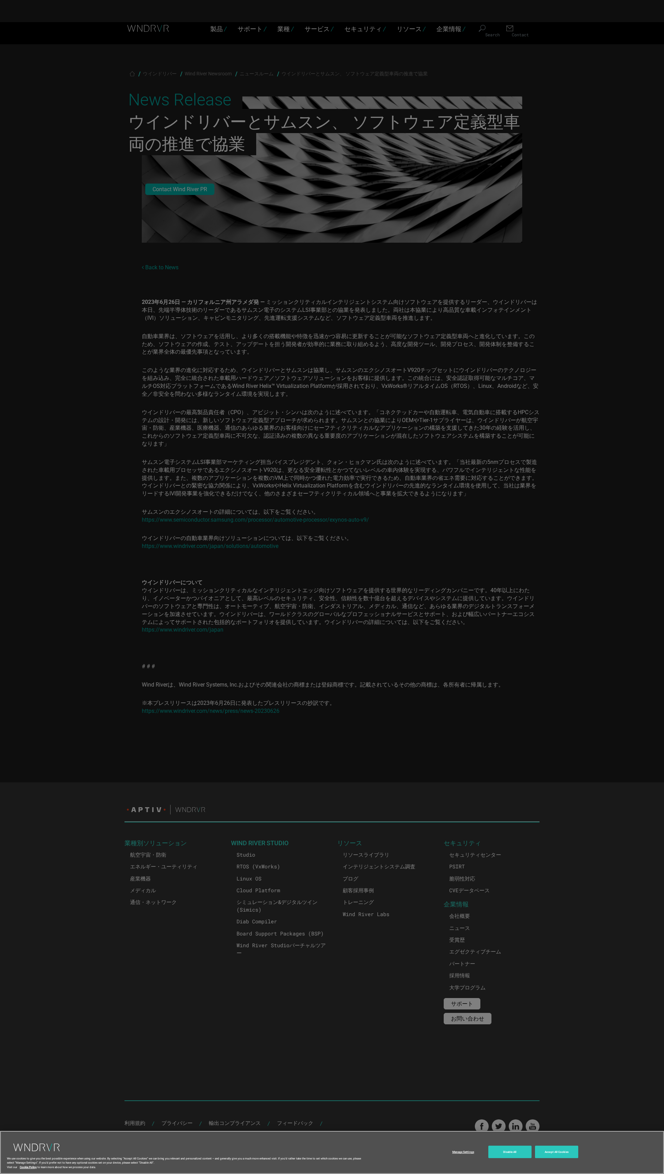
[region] (332, 1152)
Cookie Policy (28, 1166)
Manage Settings (463, 1152)
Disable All (509, 1152)
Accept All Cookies (556, 1152)
